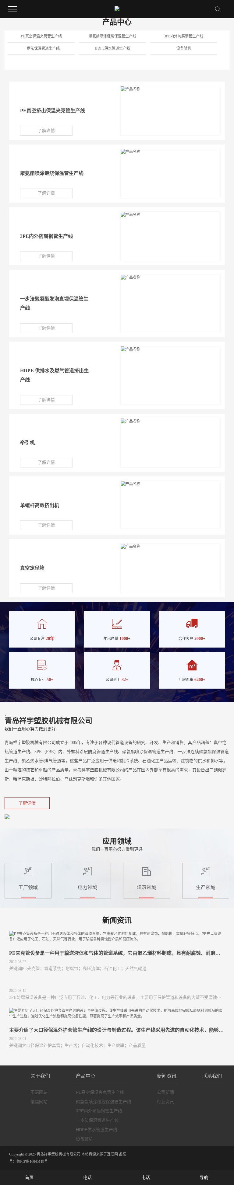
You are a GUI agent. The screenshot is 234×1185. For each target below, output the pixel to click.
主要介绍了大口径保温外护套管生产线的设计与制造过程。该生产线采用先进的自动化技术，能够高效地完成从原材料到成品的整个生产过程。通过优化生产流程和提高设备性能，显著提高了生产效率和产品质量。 (117, 1030)
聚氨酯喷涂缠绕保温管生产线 (112, 36)
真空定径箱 (32, 568)
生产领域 (205, 887)
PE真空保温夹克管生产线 (41, 36)
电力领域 (87, 887)
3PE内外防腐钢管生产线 (183, 36)
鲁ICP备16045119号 (32, 1161)
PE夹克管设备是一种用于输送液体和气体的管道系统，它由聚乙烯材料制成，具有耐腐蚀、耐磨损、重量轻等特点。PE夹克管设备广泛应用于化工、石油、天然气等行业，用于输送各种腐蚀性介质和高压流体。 (117, 953)
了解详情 (46, 130)
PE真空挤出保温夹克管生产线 (52, 110)
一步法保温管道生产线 (41, 48)
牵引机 (27, 442)
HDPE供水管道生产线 (112, 48)
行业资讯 (165, 1101)
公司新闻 (165, 1092)
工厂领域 (28, 887)
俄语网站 (39, 1101)
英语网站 (39, 1092)
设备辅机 (183, 48)
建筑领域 (146, 887)
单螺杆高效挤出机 (39, 505)
